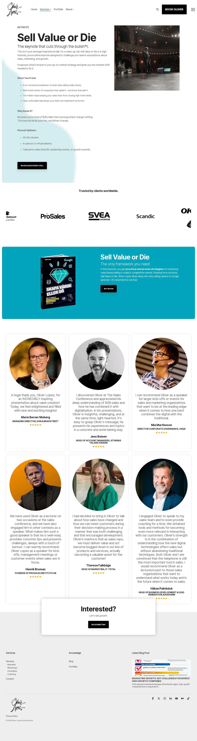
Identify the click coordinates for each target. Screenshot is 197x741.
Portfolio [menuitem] (73, 666)
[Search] (157, 9)
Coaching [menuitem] (11, 674)
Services (44, 9)
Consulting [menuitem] (12, 671)
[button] (193, 9)
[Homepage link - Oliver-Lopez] (18, 711)
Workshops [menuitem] (12, 668)
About (69, 9)
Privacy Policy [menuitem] (12, 716)
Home (34, 9)
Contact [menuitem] (10, 678)
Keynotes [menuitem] (11, 664)
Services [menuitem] (10, 661)
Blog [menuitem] (71, 661)
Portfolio (58, 9)
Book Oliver (174, 9)
